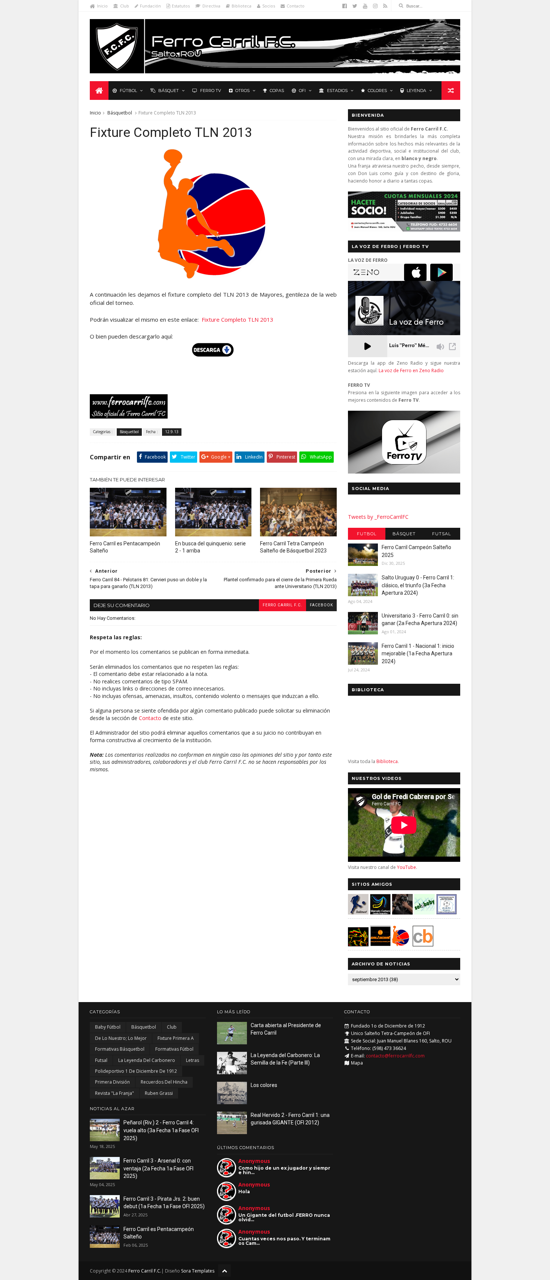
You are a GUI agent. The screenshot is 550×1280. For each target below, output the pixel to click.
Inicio (102, 6)
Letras (192, 1060)
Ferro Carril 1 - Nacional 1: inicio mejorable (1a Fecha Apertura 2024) (418, 653)
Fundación (150, 6)
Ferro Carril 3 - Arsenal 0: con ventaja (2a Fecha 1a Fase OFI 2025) (158, 1168)
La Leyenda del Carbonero (146, 1060)
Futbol (366, 533)
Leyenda (416, 90)
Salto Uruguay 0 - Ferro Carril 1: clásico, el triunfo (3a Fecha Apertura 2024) (418, 585)
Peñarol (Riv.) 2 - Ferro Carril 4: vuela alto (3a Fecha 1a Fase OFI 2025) (161, 1130)
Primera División (112, 1082)
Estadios (337, 90)
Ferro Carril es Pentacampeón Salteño (125, 547)
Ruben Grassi (159, 1093)
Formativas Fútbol (174, 1049)
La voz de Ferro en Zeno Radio (411, 370)
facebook (321, 605)
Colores (377, 90)
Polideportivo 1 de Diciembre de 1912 (136, 1071)
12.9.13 (171, 431)
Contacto (296, 6)
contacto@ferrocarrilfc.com (395, 1056)
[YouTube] (365, 6)
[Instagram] (375, 6)
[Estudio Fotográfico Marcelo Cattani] (380, 912)
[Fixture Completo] (213, 277)
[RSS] (385, 6)
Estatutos (181, 6)
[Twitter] (354, 6)
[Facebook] (344, 6)
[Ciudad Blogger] (423, 944)
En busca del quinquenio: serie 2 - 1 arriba (210, 547)
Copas (277, 90)
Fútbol (128, 90)
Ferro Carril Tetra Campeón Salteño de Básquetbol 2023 (293, 547)
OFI (302, 90)
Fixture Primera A (176, 1038)
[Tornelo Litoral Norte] (401, 944)
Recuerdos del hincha (164, 1082)
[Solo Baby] (424, 912)
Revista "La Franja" (114, 1093)
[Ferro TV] (404, 471)
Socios (268, 6)
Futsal (441, 533)
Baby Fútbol (107, 1027)
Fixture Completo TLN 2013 (238, 319)
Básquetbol (119, 113)
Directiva (211, 6)
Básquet (168, 90)
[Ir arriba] (224, 1270)
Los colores (264, 1085)
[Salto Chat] (380, 944)
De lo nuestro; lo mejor (121, 1038)
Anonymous (254, 1160)
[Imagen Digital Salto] (402, 912)
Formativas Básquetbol (119, 1049)
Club (124, 6)
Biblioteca (241, 6)
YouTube (406, 867)
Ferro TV (210, 90)
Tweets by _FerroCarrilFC (378, 516)
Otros (242, 90)
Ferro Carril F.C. (282, 605)
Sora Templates (197, 1271)
